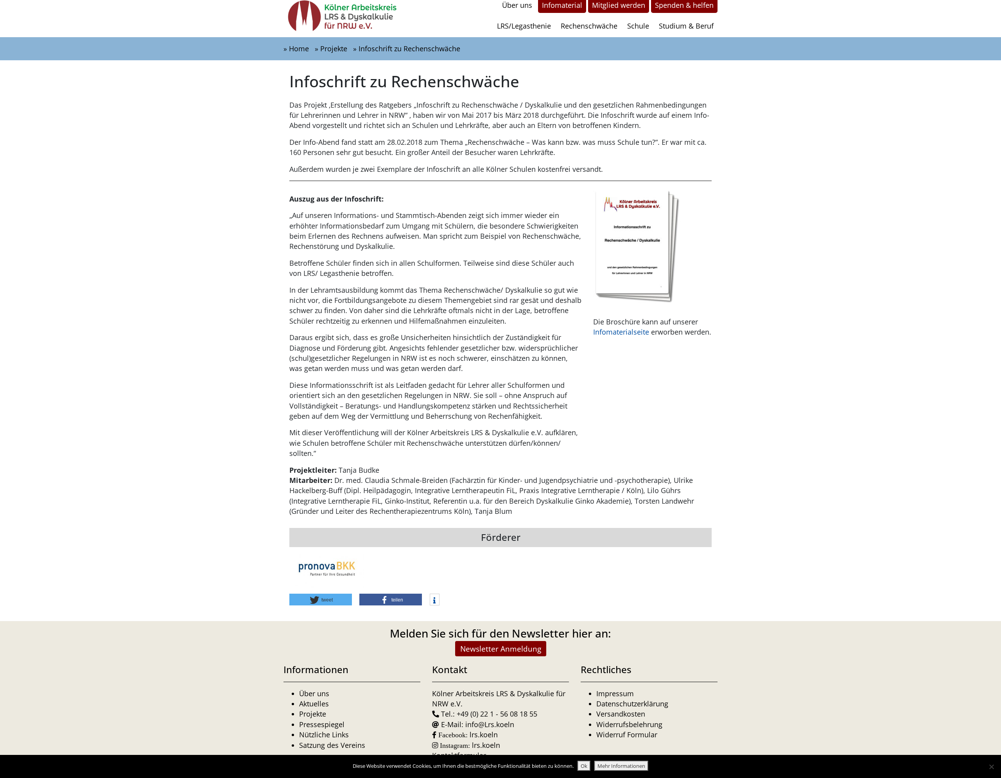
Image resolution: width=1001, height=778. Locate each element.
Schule (638, 26)
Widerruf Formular (626, 734)
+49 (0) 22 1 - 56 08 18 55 (497, 714)
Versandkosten (620, 714)
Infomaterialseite (621, 332)
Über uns (314, 693)
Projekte (333, 48)
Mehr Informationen (621, 765)
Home (299, 48)
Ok (584, 765)
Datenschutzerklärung (632, 703)
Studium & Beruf (686, 26)
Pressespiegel (321, 724)
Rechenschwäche (589, 26)
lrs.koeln (484, 734)
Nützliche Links (324, 734)
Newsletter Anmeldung (500, 649)
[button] (320, 599)
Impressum (615, 693)
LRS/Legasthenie (524, 26)
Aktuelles (314, 703)
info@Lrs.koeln (489, 724)
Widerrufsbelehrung (629, 724)
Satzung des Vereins (332, 745)
